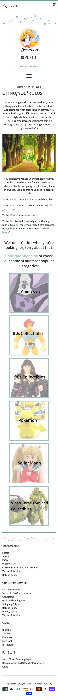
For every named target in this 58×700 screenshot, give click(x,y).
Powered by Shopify (43, 684)
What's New (8, 563)
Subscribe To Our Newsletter (17, 593)
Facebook (7, 641)
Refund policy (9, 575)
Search (6, 552)
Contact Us (8, 596)
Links (5, 666)
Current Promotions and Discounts (21, 567)
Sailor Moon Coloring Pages (17, 659)
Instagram (8, 644)
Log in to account (11, 589)
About (5, 556)
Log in (23, 66)
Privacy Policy (9, 611)
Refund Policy (9, 607)
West (12, 215)
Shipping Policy (10, 604)
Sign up (34, 66)
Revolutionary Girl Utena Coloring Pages (23, 663)
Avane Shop (28, 684)
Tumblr (6, 633)
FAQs (5, 560)
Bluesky (6, 629)
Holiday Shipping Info (14, 600)
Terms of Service (11, 571)
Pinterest (7, 637)
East (12, 221)
